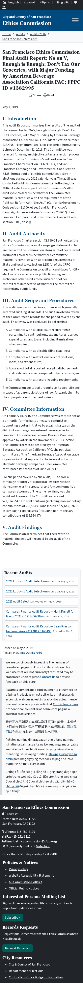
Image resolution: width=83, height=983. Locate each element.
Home (6, 34)
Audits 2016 (38, 34)
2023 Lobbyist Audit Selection (26, 581)
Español (29, 2)
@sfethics (43, 846)
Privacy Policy (18, 869)
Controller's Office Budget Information (36, 977)
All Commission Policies (25, 882)
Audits (20, 34)
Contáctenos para (65, 704)
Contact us (47, 677)
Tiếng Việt (62, 2)
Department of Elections (26, 971)
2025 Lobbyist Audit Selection (26, 591)
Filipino (45, 2)
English (13, 2)
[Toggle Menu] (75, 20)
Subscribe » (12, 917)
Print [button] (50, 95)
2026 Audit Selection (20, 601)
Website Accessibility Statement (31, 875)
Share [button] (36, 95)
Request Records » (17, 948)
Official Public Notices (24, 888)
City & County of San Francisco (29, 964)
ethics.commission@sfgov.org (36, 841)
